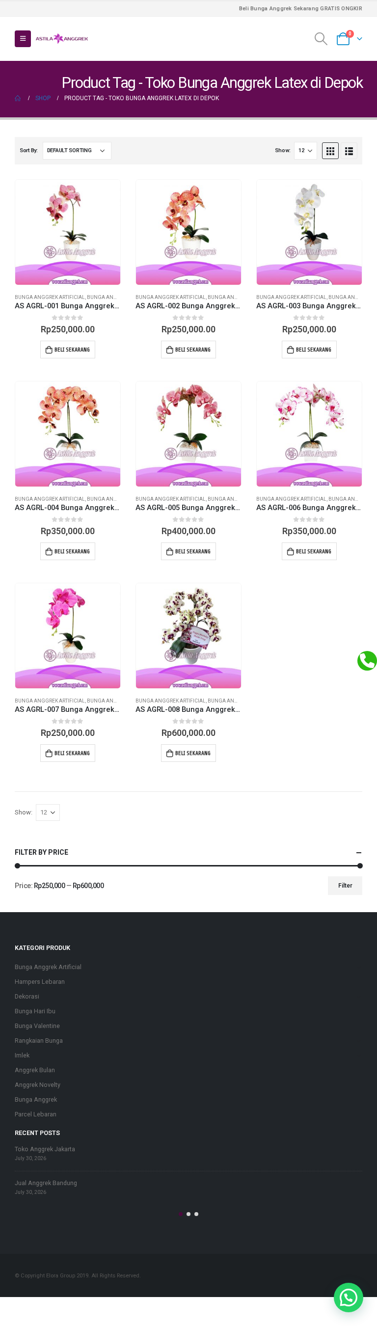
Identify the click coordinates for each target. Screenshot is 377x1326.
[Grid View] (330, 150)
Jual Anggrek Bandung (46, 1183)
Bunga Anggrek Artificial (50, 297)
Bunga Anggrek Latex (116, 297)
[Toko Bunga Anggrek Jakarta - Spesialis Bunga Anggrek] (62, 39)
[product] (67, 232)
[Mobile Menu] (23, 38)
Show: (283, 150)
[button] (181, 1214)
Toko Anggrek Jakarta (45, 1149)
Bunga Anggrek (36, 1099)
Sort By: (29, 150)
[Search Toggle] (321, 38)
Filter (345, 885)
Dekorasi (27, 996)
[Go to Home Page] (18, 98)
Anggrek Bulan (35, 1070)
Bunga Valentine (37, 1025)
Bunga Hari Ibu (35, 1011)
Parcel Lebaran (35, 1114)
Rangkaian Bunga (39, 1040)
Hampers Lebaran (40, 981)
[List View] (349, 150)
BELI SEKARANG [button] (72, 349)
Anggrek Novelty (37, 1084)
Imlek (22, 1055)
